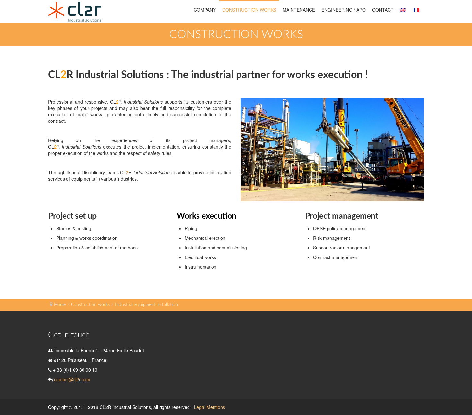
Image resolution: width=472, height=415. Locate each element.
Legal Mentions (209, 407)
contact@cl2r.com (71, 379)
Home (60, 304)
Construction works (90, 304)
